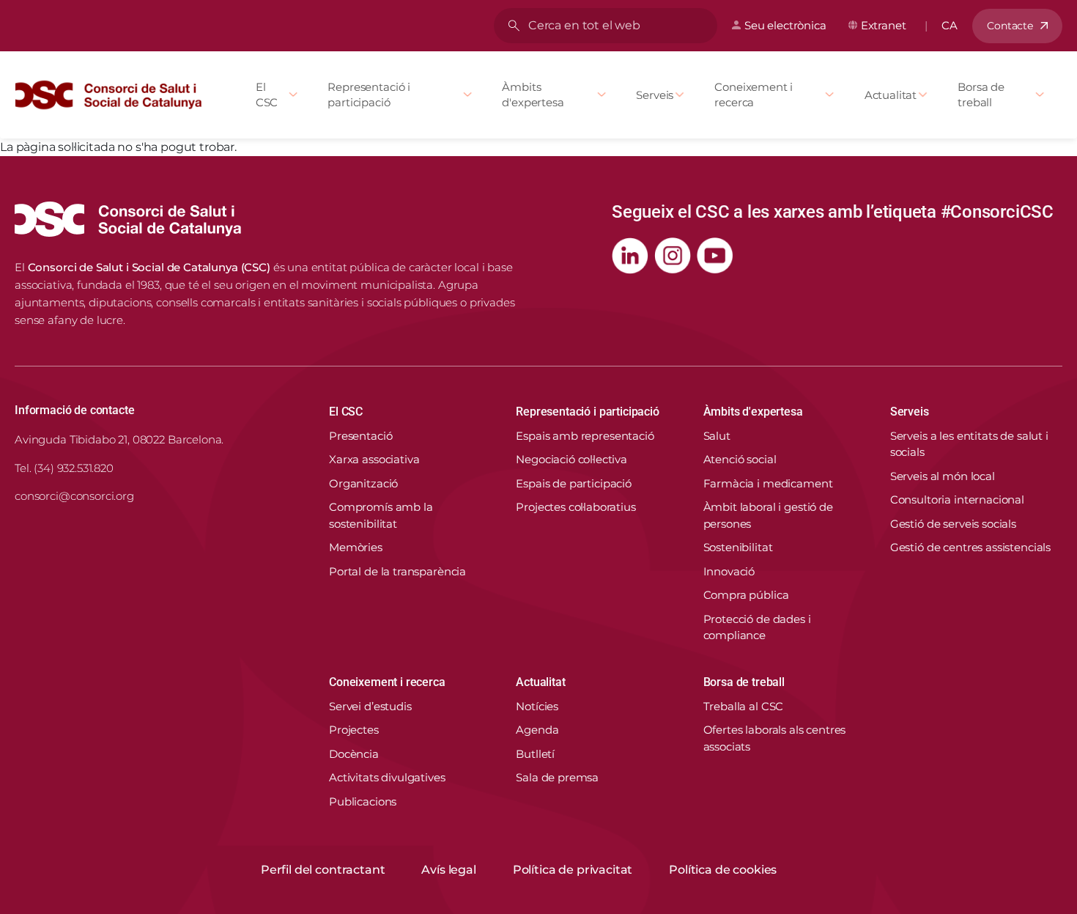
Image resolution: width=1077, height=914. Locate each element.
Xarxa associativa (374, 459)
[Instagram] (672, 255)
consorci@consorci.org (74, 496)
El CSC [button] (346, 412)
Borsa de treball (981, 94)
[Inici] (114, 94)
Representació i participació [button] (587, 412)
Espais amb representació (585, 436)
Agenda (537, 730)
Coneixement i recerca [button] (387, 682)
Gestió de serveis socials (953, 524)
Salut (716, 436)
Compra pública (746, 595)
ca (949, 25)
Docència (354, 754)
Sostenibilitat (738, 547)
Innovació (729, 571)
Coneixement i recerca (753, 94)
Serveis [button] (909, 412)
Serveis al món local (942, 476)
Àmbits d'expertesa (532, 94)
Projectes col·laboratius (575, 507)
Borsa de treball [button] (744, 682)
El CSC (267, 94)
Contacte (1010, 25)
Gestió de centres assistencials (970, 547)
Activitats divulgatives (387, 777)
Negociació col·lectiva (571, 459)
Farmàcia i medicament (768, 483)
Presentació (360, 436)
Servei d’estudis (370, 706)
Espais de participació (574, 483)
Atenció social (740, 459)
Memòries (355, 547)
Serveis (654, 95)
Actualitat (891, 95)
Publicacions (362, 801)
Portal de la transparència (397, 571)
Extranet (883, 25)
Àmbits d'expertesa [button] (753, 412)
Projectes (354, 730)
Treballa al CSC (743, 706)
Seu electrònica (785, 25)
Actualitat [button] (540, 682)
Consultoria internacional (957, 499)
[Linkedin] (630, 255)
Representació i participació (368, 94)
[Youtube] (715, 255)
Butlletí (535, 754)
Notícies (537, 706)
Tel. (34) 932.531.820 (64, 468)
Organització (363, 483)
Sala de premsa (557, 777)
